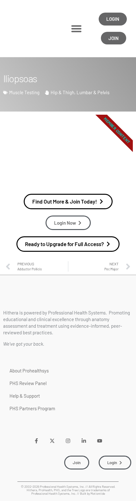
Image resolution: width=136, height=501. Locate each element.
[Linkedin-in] (84, 441)
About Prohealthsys (29, 370)
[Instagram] (68, 441)
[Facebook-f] (36, 441)
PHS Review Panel (27, 383)
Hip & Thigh (62, 92)
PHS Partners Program (32, 408)
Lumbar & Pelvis (93, 92)
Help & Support (24, 396)
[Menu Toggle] (76, 28)
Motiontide (97, 493)
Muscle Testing (24, 92)
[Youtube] (99, 441)
